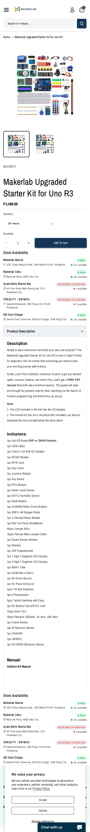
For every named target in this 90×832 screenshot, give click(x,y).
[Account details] (72, 10)
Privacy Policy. (41, 788)
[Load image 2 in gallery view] (45, 144)
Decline (43, 811)
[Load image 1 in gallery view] (16, 144)
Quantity (8, 234)
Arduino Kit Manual (19, 666)
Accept (43, 800)
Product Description (21, 331)
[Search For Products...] (82, 23)
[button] (6, 10)
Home (6, 37)
